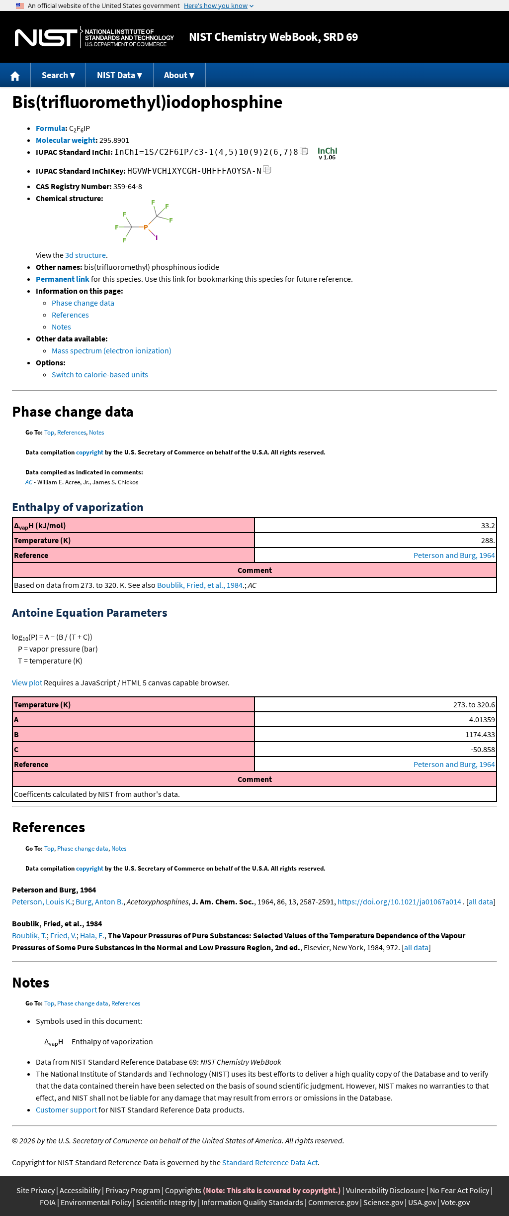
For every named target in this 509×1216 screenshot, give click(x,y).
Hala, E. (92, 935)
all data (481, 901)
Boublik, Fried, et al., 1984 (200, 585)
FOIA (48, 1202)
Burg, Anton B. (99, 901)
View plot (27, 682)
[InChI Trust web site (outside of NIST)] (327, 159)
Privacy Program (132, 1190)
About (175, 75)
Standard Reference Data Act (270, 1162)
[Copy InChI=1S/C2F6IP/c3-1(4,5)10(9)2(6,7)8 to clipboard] (304, 153)
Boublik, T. (29, 935)
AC (28, 482)
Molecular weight (65, 140)
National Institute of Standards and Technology (94, 37)
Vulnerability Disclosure (385, 1190)
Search (55, 75)
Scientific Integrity (166, 1202)
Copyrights (183, 1190)
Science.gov (383, 1202)
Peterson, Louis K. (42, 901)
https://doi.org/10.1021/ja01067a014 (399, 901)
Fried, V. (63, 935)
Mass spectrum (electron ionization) (111, 350)
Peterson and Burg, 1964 (454, 555)
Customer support (66, 1109)
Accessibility (80, 1190)
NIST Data (116, 75)
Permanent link (62, 279)
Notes (61, 327)
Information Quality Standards (252, 1202)
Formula (50, 128)
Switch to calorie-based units (100, 374)
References (70, 315)
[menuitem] (15, 75)
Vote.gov (455, 1202)
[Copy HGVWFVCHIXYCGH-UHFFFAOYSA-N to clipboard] (267, 172)
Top (49, 432)
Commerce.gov (333, 1202)
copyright (89, 452)
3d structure (85, 255)
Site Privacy (35, 1190)
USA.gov (422, 1202)
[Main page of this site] (15, 75)
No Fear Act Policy (459, 1190)
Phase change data (83, 303)
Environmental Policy (96, 1202)
